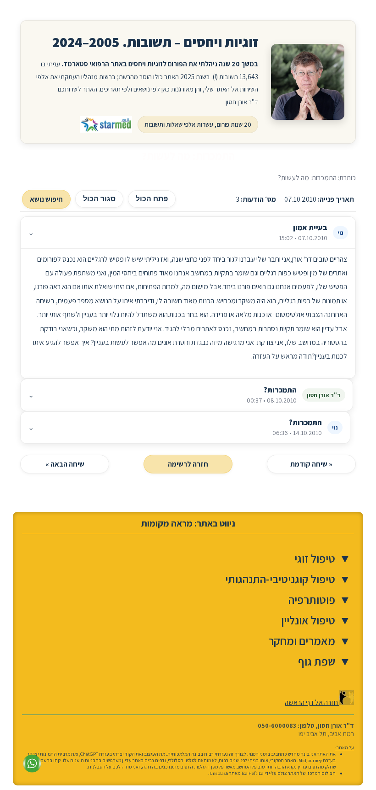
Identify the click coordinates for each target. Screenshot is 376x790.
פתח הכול (152, 199)
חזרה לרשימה (188, 464)
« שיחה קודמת (311, 464)
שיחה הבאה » (64, 464)
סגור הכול (99, 199)
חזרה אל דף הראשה (312, 702)
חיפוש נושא (46, 199)
